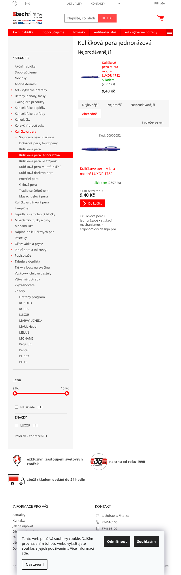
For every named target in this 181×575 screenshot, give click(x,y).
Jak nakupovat (23, 526)
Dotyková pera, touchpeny (38, 143)
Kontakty (98, 4)
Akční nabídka (25, 66)
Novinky (20, 78)
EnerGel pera (29, 179)
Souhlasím (146, 541)
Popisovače (23, 255)
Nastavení (35, 564)
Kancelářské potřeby (30, 113)
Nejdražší (114, 105)
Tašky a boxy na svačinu (32, 267)
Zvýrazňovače (25, 285)
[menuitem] (23, 32)
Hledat (107, 18)
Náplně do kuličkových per (34, 232)
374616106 (109, 522)
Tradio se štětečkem (34, 190)
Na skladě (30, 407)
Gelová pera (28, 184)
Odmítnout (117, 541)
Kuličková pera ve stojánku (38, 161)
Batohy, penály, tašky (30, 96)
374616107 (109, 528)
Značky (20, 291)
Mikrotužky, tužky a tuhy (32, 220)
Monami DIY (24, 226)
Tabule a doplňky (27, 261)
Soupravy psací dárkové (36, 137)
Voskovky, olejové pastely (33, 273)
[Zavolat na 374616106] (19, 3)
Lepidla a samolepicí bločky (35, 214)
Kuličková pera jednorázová (39, 155)
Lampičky (21, 208)
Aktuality (74, 4)
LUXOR (28, 425)
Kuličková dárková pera (36, 173)
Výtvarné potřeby (27, 279)
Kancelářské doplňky (30, 107)
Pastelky (21, 238)
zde (25, 553)
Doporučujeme (26, 72)
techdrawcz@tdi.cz (115, 515)
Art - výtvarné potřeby (31, 90)
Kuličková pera (25, 131)
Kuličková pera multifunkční (39, 167)
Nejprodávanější (143, 105)
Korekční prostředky (29, 125)
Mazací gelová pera (33, 196)
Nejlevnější (90, 105)
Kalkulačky (22, 119)
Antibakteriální (26, 84)
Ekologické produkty (29, 102)
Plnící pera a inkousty (30, 250)
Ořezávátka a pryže (29, 244)
